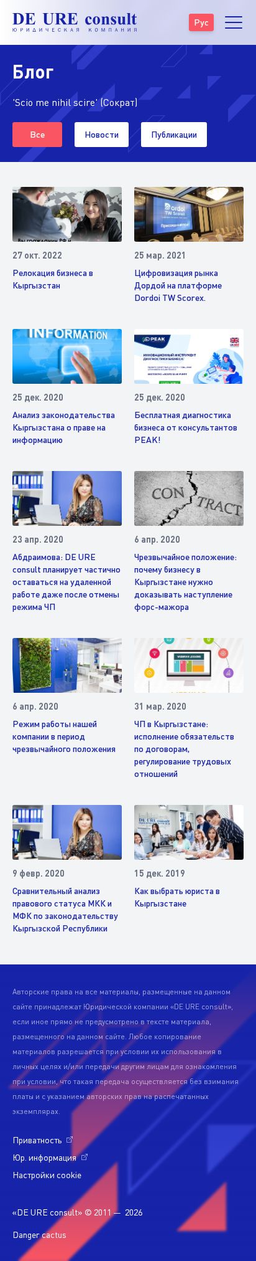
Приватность (37, 1140)
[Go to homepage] (74, 22)
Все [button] (37, 134)
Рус (201, 22)
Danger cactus (39, 1234)
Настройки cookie (46, 1174)
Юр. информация (44, 1157)
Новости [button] (102, 134)
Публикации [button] (174, 134)
